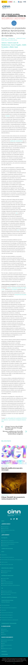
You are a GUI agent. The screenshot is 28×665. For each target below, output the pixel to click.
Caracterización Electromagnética (8, 607)
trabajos (8, 116)
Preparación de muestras (6, 617)
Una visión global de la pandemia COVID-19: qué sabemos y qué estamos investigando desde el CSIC (14, 420)
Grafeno (4, 580)
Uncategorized (11, 38)
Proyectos (4, 629)
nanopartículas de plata (20, 294)
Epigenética (4, 554)
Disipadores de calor (6, 570)
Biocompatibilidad (5, 605)
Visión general (5, 526)
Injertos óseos (4, 562)
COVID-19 (18, 38)
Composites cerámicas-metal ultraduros (11, 585)
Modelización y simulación (8, 540)
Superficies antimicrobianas (11, 40)
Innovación (3, 610)
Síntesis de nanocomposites (8, 544)
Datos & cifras (5, 528)
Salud (3, 643)
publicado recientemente (16, 141)
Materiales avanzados (7, 645)
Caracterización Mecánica (7, 612)
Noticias (4, 634)
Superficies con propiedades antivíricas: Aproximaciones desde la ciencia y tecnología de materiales (13, 32)
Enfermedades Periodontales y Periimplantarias (11, 559)
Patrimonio (4, 641)
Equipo (3, 531)
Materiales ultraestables (7, 583)
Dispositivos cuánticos (7, 591)
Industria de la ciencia (7, 648)
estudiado (14, 289)
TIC (3, 646)
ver (16, 213)
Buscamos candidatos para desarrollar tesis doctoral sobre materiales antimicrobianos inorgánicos (13, 433)
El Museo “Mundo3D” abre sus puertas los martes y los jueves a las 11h (13, 498)
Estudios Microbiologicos (7, 615)
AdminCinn (4, 38)
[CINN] (6, 10)
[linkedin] (11, 518)
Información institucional (7, 640)
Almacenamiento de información (9, 592)
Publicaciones (5, 630)
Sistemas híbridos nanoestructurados (10, 542)
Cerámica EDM (5, 578)
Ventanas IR (4, 572)
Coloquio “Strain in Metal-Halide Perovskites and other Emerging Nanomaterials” (14, 428)
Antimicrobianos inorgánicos (7, 557)
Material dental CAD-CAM (7, 564)
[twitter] (14, 518)
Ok (14, 663)
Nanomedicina (5, 545)
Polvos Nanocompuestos (7, 581)
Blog (3, 632)
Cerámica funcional (6, 594)
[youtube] (17, 518)
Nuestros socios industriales (8, 530)
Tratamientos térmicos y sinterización (9, 619)
